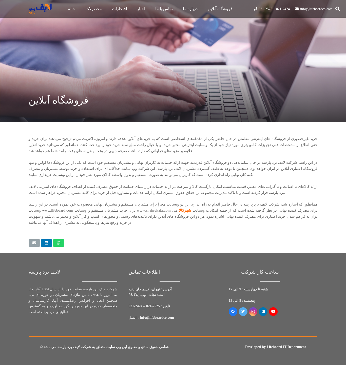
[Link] (40, 9)
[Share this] (46, 243)
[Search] (338, 9)
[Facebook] (233, 311)
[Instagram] (253, 311)
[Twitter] (243, 311)
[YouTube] (273, 311)
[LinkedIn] (263, 311)
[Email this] (34, 243)
